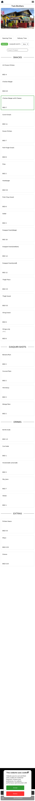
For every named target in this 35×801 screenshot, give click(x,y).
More (24, 44)
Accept (15, 787)
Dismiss (15, 793)
